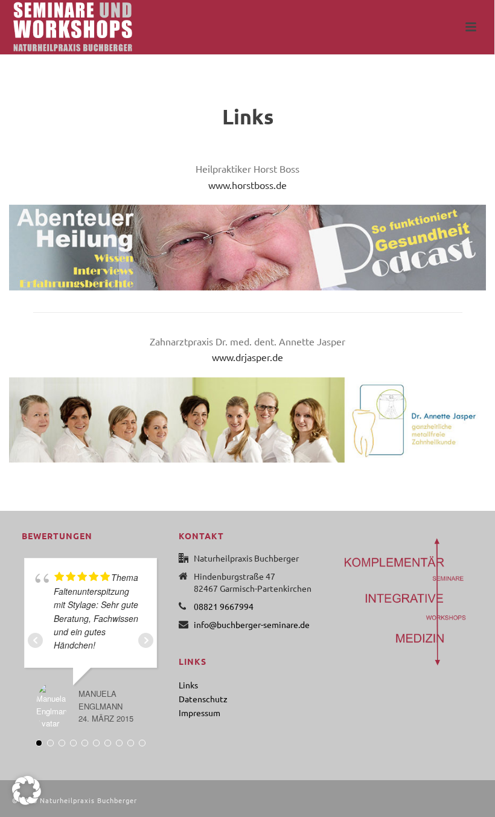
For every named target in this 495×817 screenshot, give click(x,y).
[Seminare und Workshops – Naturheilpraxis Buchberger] (60, 27)
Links (188, 684)
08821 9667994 (224, 606)
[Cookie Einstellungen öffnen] (26, 801)
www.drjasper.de (247, 357)
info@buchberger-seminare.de (252, 624)
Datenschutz (203, 698)
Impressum (199, 712)
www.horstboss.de (247, 185)
